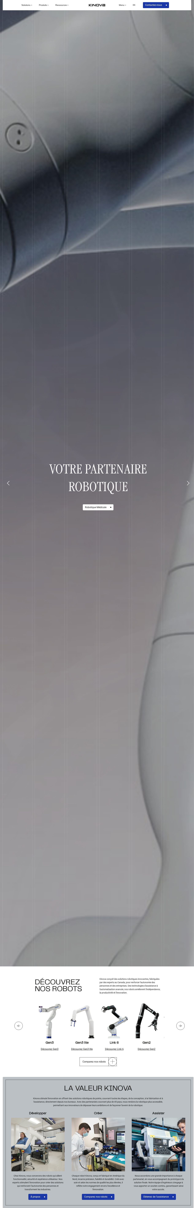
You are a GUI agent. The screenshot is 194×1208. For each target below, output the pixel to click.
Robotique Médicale (95, 507)
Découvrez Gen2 (146, 1049)
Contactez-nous (153, 5)
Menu (121, 5)
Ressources (61, 5)
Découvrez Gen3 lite (82, 1049)
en (134, 5)
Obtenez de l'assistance (156, 1196)
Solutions (25, 5)
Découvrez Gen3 (49, 1049)
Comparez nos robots (95, 1196)
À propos (35, 1196)
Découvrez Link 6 (114, 1049)
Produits (43, 5)
